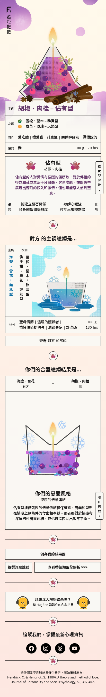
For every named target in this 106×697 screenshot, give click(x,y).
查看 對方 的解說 (53, 341)
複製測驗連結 (18, 567)
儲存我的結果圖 (53, 554)
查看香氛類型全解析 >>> (67, 567)
